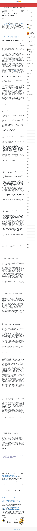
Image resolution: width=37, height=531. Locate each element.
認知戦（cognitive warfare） (30, 94)
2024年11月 (28, 137)
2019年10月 (28, 226)
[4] (7, 95)
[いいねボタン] (3, 18)
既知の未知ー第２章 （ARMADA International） (32, 17)
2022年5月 (28, 182)
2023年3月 (28, 167)
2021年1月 (28, 203)
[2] (13, 70)
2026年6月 (28, 108)
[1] (12, 59)
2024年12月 (28, 135)
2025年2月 (28, 132)
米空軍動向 (28, 88)
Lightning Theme (18, 529)
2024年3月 (28, 149)
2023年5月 (28, 164)
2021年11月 (28, 188)
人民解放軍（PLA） (29, 73)
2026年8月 (28, 105)
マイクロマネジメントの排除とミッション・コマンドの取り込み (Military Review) (9, 521)
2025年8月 (28, 123)
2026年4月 (28, 111)
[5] (17, 124)
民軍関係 (28, 79)
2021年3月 (28, 200)
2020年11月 (28, 206)
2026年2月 (28, 114)
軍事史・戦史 (28, 97)
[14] (2, 504)
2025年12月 (28, 117)
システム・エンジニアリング (30, 63)
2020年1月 (28, 221)
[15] (2, 507)
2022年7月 (28, 179)
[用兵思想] (21, 519)
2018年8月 (28, 247)
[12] (2, 497)
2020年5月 (28, 215)
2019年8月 (28, 229)
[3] (14, 70)
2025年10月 (28, 120)
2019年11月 (28, 224)
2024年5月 (28, 146)
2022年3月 (28, 185)
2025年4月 (28, 129)
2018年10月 (28, 244)
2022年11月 (28, 173)
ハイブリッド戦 (28, 66)
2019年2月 (28, 238)
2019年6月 (28, 232)
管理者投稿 (28, 82)
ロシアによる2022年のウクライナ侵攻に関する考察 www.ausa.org (16, 521)
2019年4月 (28, 235)
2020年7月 (28, 212)
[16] (8, 246)
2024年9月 (28, 140)
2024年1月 (28, 152)
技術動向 (28, 76)
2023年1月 (28, 170)
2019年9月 (28, 227)
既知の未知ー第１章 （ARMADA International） (32, 21)
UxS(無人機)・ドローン (29, 60)
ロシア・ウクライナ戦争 (29, 70)
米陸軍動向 (28, 91)
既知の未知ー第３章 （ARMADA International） (32, 13)
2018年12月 (28, 241)
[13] (2, 500)
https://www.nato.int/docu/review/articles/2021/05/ (10, 476)
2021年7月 (28, 194)
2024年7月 (28, 143)
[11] (12, 218)
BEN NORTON (6, 479)
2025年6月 (28, 126)
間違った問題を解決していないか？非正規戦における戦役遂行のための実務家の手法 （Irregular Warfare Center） (32, 50)
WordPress (15, 529)
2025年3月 (28, 131)
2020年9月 (28, 209)
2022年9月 (28, 176)
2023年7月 (28, 161)
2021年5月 (28, 197)
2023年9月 (28, 158)
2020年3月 (28, 218)
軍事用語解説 (28, 100)
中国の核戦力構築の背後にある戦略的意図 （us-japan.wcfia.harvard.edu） (32, 45)
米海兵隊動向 (28, 85)
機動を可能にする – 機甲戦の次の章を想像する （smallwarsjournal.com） (32, 33)
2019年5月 (28, 233)
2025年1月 (28, 134)
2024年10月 (28, 138)
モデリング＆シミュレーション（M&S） (30, 68)
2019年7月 (28, 230)
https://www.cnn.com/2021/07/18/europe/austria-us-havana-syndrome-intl (12, 501)
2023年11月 (28, 155)
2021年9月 (28, 191)
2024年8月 (28, 141)
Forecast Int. (28, 57)
